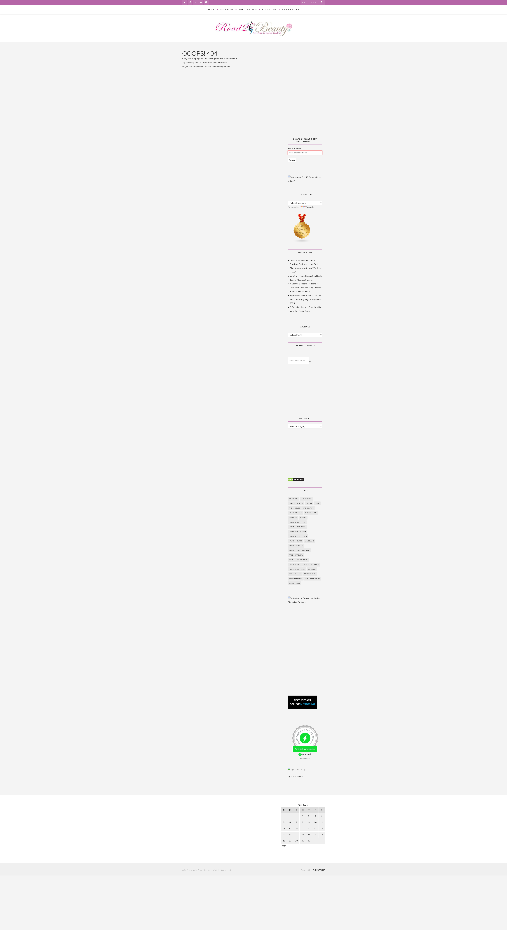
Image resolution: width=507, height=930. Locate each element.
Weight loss (294, 583)
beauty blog (306, 499)
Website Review (295, 578)
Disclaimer (226, 9)
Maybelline (309, 541)
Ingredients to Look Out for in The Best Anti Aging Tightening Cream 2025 (305, 299)
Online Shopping (296, 546)
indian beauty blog (297, 522)
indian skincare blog (298, 536)
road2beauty (295, 564)
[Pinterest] (200, 2)
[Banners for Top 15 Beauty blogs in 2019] (305, 181)
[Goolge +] (206, 2)
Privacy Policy (290, 9)
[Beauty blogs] (302, 242)
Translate (309, 207)
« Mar (283, 845)
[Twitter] (184, 2)
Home (211, 9)
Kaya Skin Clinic (295, 541)
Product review (296, 555)
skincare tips (309, 574)
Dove (317, 503)
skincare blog (295, 574)
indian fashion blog (297, 531)
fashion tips (308, 508)
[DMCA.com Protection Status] (296, 480)
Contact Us (269, 9)
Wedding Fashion (312, 578)
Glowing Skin (310, 513)
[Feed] (195, 2)
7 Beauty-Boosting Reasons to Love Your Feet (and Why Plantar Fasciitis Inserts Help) (305, 287)
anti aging (293, 499)
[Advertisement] (308, 89)
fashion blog (294, 508)
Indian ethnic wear (297, 527)
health (303, 517)
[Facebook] (190, 2)
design (309, 503)
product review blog (298, 560)
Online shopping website (299, 550)
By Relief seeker (295, 776)
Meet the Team (248, 9)
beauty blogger (296, 503)
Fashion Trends (295, 513)
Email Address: (295, 148)
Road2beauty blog (297, 569)
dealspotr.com (305, 758)
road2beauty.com (311, 564)
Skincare (312, 569)
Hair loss (293, 517)
